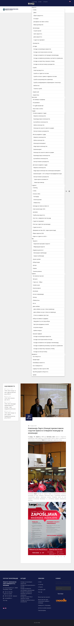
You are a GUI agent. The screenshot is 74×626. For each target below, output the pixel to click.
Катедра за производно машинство (26, 582)
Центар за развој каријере (44, 608)
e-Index (40, 1)
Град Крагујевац (42, 610)
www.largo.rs (48, 440)
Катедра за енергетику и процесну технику (26, 597)
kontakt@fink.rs (8, 598)
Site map (5, 600)
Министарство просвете (44, 597)
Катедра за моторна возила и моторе (28, 586)
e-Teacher (45, 1)
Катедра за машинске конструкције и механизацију (27, 589)
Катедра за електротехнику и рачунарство (28, 600)
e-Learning (34, 1)
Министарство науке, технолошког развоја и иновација (43, 601)
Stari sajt (40, 592)
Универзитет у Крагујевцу (44, 605)
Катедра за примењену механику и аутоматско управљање (26, 593)
